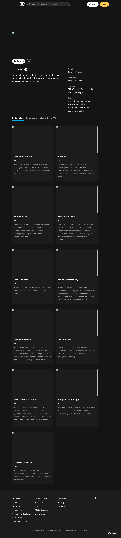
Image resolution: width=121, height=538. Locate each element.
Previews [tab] (32, 118)
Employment (40, 514)
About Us (39, 503)
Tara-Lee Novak (75, 72)
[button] (32, 153)
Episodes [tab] (18, 118)
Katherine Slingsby (76, 92)
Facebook (62, 499)
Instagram (62, 506)
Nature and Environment (79, 108)
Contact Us (16, 506)
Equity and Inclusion (20, 521)
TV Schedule (17, 499)
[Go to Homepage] (22, 4)
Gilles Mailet (73, 89)
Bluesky (61, 503)
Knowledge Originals (77, 104)
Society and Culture (77, 111)
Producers (39, 506)
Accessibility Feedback (21, 514)
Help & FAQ (17, 518)
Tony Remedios (87, 89)
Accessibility (17, 510)
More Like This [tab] (49, 118)
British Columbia (75, 101)
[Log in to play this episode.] (33, 139)
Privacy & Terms (41, 499)
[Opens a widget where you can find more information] (112, 534)
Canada (88, 101)
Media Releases (41, 510)
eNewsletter (17, 503)
